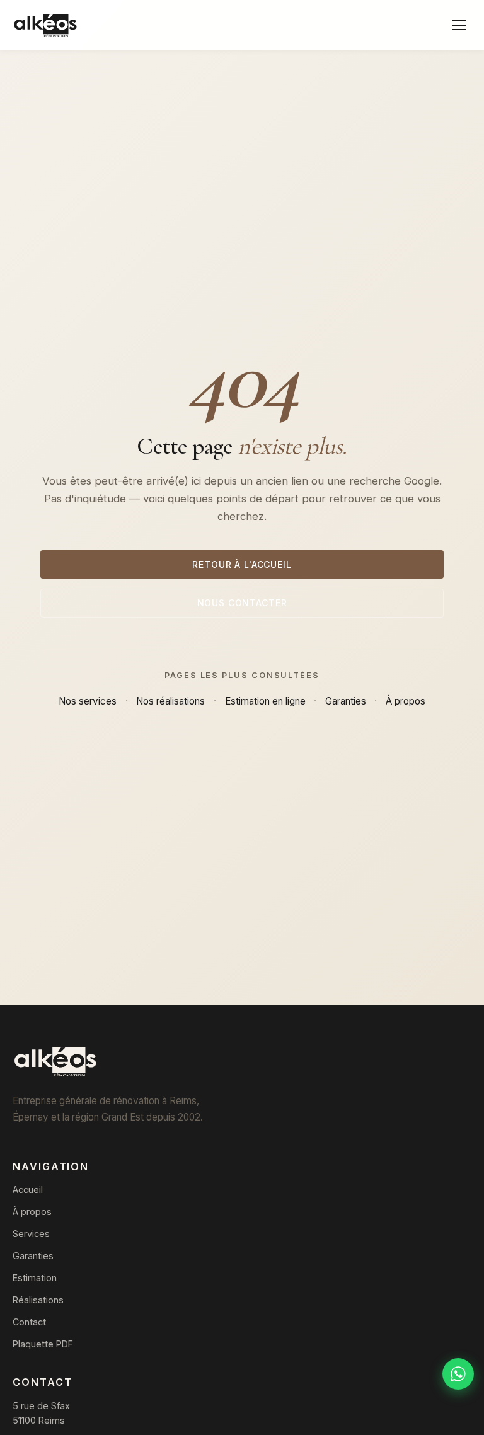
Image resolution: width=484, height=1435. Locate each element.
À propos (405, 701)
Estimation (35, 1277)
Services (31, 1233)
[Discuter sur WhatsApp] (458, 1374)
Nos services (88, 701)
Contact (29, 1322)
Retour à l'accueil (241, 564)
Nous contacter (242, 602)
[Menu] (458, 25)
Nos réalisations (170, 701)
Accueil (28, 1189)
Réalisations (38, 1299)
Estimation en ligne (265, 701)
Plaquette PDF (43, 1344)
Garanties (345, 701)
